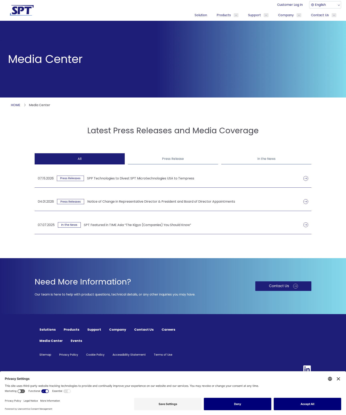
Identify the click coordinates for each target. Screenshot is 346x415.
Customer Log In (290, 4)
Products (224, 15)
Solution (201, 15)
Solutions (47, 329)
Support (254, 15)
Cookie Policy (95, 355)
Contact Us (320, 15)
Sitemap (45, 355)
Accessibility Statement (129, 355)
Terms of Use (163, 355)
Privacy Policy (68, 355)
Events (76, 340)
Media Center (51, 340)
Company (286, 15)
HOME (15, 105)
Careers (168, 329)
